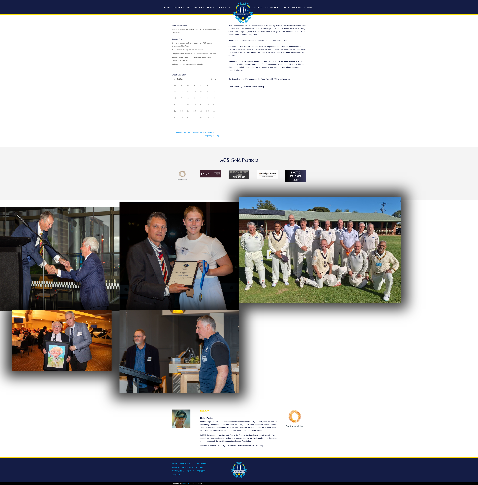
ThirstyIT (185, 483)
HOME (167, 7)
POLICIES (296, 7)
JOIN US (285, 7)
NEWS (209, 7)
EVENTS (257, 7)
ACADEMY (223, 7)
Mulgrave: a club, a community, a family (187, 64)
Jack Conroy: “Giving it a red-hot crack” (187, 50)
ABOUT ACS (178, 7)
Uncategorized (213, 29)
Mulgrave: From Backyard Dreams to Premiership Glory (194, 54)
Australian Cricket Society (184, 29)
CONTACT (309, 7)
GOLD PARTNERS (195, 7)
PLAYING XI (270, 7)
